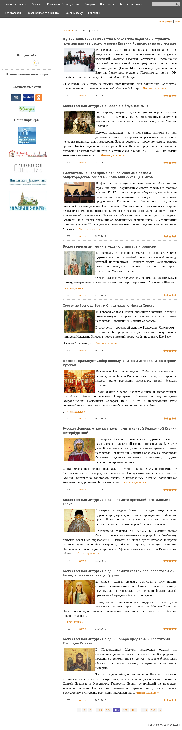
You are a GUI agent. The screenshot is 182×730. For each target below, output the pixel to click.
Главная (68, 30)
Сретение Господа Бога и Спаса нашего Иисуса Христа (109, 305)
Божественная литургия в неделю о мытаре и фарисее (109, 246)
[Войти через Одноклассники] (42, 63)
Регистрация (165, 21)
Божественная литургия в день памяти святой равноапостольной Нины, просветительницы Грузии (119, 573)
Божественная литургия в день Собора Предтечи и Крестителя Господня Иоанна (116, 641)
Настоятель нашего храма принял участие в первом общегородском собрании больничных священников (108, 175)
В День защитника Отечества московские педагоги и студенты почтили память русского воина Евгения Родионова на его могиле (119, 41)
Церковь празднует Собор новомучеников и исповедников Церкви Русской (119, 363)
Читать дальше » (154, 88)
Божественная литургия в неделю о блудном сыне (106, 106)
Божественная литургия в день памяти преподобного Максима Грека (116, 502)
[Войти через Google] (36, 63)
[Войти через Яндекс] (29, 63)
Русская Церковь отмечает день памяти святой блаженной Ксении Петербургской (120, 430)
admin (82, 95)
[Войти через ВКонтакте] (17, 63)
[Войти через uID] (11, 63)
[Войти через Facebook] (23, 63)
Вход (177, 21)
